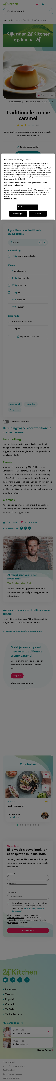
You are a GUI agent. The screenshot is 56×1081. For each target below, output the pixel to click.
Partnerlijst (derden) (11, 198)
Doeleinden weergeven (27, 207)
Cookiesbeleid (20, 179)
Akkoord (38, 214)
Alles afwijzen (18, 214)
